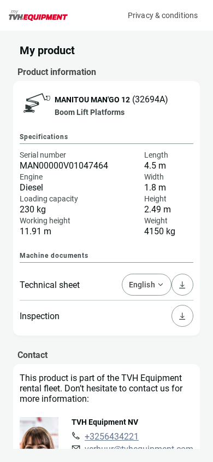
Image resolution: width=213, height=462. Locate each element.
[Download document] (182, 316)
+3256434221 (112, 436)
